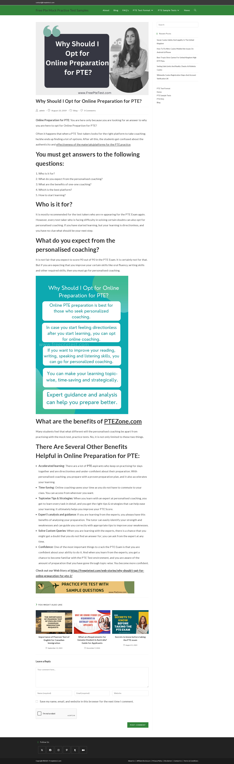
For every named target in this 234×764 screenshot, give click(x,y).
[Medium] (83, 750)
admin (42, 110)
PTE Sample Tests (164, 95)
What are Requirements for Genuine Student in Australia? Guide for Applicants (92, 640)
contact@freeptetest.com (45, 2)
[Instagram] (58, 750)
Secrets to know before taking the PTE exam (130, 638)
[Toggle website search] (195, 10)
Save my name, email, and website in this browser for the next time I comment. (87, 701)
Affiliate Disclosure (143, 761)
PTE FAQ (160, 99)
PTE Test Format (163, 88)
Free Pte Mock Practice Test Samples (62, 10)
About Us (131, 761)
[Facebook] (50, 750)
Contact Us (178, 761)
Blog (75, 110)
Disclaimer (168, 761)
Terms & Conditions (191, 761)
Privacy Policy (157, 761)
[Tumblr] (75, 750)
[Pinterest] (66, 750)
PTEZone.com (123, 421)
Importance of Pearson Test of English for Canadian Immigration (54, 640)
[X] (42, 750)
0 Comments (90, 110)
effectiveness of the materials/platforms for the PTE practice (93, 144)
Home (159, 92)
